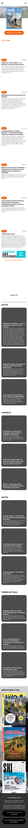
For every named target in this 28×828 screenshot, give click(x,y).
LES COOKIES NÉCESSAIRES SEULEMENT (14, 821)
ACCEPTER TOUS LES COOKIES (14, 813)
